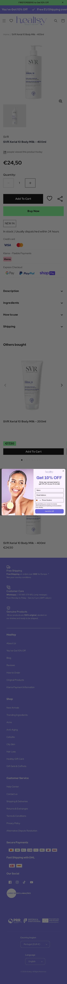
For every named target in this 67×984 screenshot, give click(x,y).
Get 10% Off (49, 511)
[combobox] (38, 500)
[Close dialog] (63, 470)
